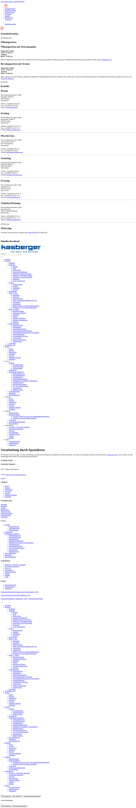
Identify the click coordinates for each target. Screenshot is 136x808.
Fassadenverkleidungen (20, 272)
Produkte (7, 607)
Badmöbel (16, 315)
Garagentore (17, 302)
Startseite (7, 259)
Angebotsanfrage (18, 366)
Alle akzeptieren (6, 796)
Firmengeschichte (14, 434)
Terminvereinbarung (7, 78)
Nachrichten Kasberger (16, 429)
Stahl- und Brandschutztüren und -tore (25, 300)
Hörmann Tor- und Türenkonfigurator (25, 307)
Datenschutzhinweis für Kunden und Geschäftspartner (18, 592)
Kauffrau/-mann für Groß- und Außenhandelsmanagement (31, 416)
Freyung (11, 356)
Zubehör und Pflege (19, 318)
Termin (7, 693)
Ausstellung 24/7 (10, 345)
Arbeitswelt (12, 420)
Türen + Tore (13, 293)
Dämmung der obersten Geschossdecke (25, 381)
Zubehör (15, 286)
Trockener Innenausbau (20, 320)
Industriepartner (14, 443)
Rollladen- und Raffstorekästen (22, 275)
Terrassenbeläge (18, 325)
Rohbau (15, 266)
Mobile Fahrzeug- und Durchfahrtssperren (26, 306)
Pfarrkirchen (13, 352)
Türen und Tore (6, 511)
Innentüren (16, 295)
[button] (1, 256)
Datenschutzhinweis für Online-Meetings (14, 595)
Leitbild (11, 436)
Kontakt (11, 363)
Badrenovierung (18, 390)
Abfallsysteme (17, 341)
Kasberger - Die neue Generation (19, 427)
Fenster (11, 283)
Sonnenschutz (17, 388)
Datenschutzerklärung (8, 599)
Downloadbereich (14, 395)
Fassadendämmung (19, 375)
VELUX (15, 290)
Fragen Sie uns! (112, 455)
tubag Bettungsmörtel (19, 329)
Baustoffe (12, 265)
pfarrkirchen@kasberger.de (14, 152)
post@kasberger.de (7, 1)
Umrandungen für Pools (20, 336)
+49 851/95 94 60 (18, 1)
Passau (11, 349)
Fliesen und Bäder (6, 513)
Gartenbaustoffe (14, 324)
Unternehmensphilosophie (17, 422)
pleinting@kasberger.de (13, 220)
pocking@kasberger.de (13, 130)
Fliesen (15, 316)
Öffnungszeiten (17, 368)
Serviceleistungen (14, 391)
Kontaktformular (18, 365)
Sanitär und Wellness (19, 313)
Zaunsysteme (17, 338)
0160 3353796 (32, 232)
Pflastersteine (17, 327)
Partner (7, 785)
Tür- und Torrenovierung (20, 386)
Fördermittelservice (19, 374)
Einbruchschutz (18, 284)
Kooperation (9, 570)
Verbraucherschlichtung (35, 599)
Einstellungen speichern (20, 806)
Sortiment (12, 263)
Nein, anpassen (17, 796)
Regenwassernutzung (19, 340)
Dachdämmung (17, 377)
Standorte (8, 743)
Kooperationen (13, 432)
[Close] (1, 602)
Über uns (12, 431)
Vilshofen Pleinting (15, 357)
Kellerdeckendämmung (20, 379)
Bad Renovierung (18, 311)
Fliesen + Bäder (14, 309)
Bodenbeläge (13, 291)
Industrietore (17, 304)
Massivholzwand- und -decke (22, 274)
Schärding (12, 359)
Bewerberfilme (13, 423)
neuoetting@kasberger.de (14, 175)
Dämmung (16, 279)
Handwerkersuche (14, 441)
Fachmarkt (12, 343)
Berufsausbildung (14, 415)
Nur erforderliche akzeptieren (32, 796)
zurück (3, 478)
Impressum (19, 599)
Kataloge (15, 322)
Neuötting (12, 354)
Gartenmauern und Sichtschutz (22, 331)
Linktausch (12, 445)
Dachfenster (16, 288)
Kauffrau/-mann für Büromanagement (25, 418)
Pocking (11, 350)
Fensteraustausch (18, 382)
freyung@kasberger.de (13, 197)
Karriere (7, 757)
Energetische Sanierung (16, 372)
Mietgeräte (12, 393)
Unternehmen (9, 771)
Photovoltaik (17, 270)
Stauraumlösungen (18, 334)
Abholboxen (106, 60)
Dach (14, 268)
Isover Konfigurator (19, 281)
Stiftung (11, 438)
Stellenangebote (14, 413)
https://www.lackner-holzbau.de (16, 475)
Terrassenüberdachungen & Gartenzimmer (26, 332)
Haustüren (16, 297)
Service (7, 707)
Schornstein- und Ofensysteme (22, 277)
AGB (6, 577)
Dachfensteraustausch (19, 384)
